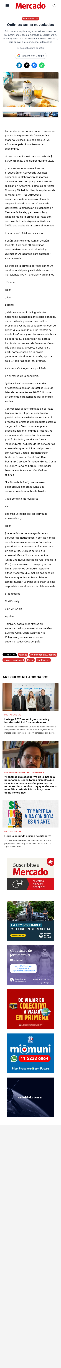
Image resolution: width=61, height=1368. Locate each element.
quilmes (23, 654)
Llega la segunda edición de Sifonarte (27, 836)
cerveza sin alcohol (14, 660)
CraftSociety (43, 660)
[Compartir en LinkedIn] (19, 65)
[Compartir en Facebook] (34, 65)
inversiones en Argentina (43, 654)
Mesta (30, 660)
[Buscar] (54, 5)
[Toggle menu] (7, 5)
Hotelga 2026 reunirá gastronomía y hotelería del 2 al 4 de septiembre (27, 721)
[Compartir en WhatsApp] (42, 65)
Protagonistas (30, 19)
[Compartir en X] (27, 65)
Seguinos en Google (32, 55)
